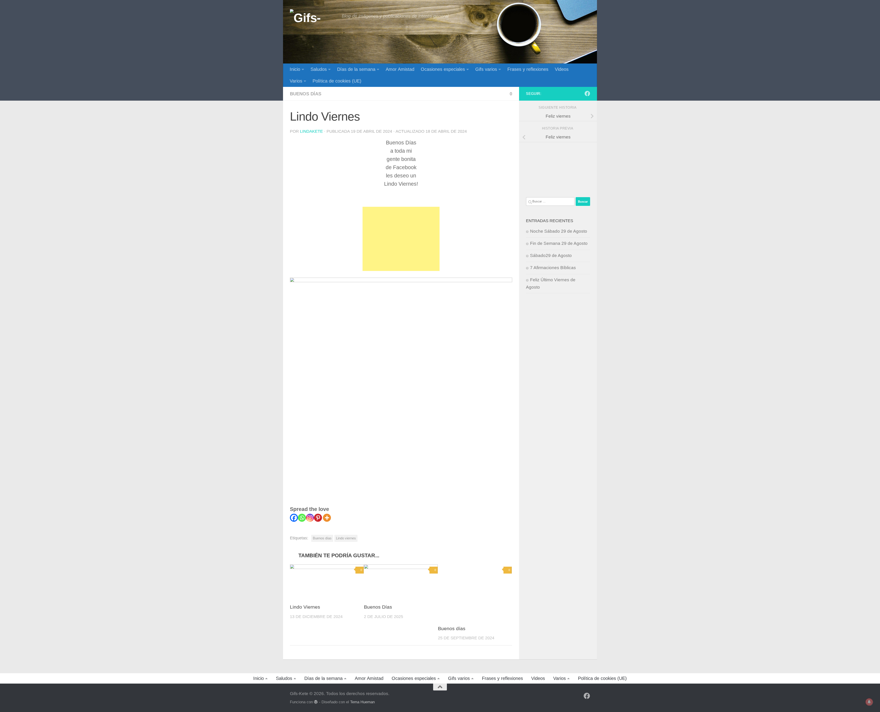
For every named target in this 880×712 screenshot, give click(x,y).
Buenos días (305, 93)
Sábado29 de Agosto (551, 255)
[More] (327, 518)
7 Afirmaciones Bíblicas (553, 267)
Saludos (319, 69)
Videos (562, 69)
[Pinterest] (318, 518)
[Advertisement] (401, 239)
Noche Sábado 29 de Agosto (558, 231)
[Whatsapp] (302, 518)
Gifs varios (486, 69)
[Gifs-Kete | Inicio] (313, 17)
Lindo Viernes (305, 607)
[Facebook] (294, 518)
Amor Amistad (400, 69)
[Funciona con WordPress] (316, 702)
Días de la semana (356, 69)
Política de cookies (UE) (337, 80)
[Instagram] (310, 518)
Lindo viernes (346, 538)
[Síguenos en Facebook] (587, 93)
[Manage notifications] (869, 702)
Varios (296, 80)
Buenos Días (378, 607)
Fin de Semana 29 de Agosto (559, 243)
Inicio (295, 69)
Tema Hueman (362, 702)
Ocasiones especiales (443, 69)
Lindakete (311, 131)
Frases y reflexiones (527, 69)
